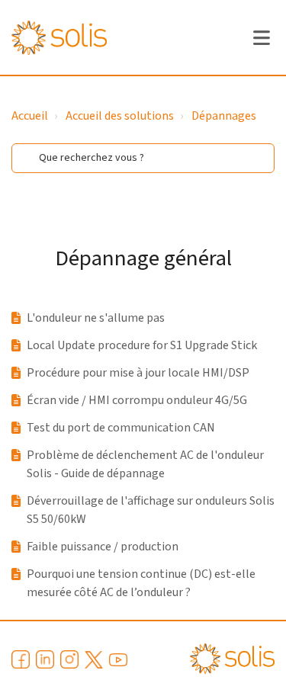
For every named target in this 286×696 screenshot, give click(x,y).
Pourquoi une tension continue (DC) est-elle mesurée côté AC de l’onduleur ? (141, 583)
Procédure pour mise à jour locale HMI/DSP (138, 372)
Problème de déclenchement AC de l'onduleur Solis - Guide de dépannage (145, 464)
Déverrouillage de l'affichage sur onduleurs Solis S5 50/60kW (151, 510)
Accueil (29, 115)
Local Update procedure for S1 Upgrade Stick (142, 345)
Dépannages (223, 115)
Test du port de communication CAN (121, 427)
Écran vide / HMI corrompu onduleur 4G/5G (137, 400)
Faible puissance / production (102, 546)
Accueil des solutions (120, 115)
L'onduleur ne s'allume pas (96, 318)
